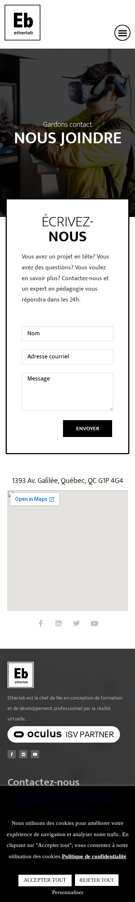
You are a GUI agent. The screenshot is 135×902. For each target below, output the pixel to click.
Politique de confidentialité (94, 856)
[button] (122, 33)
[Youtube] (94, 623)
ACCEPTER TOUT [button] (45, 880)
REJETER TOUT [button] (97, 880)
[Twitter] (76, 623)
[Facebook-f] (40, 623)
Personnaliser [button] (67, 892)
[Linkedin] (58, 623)
